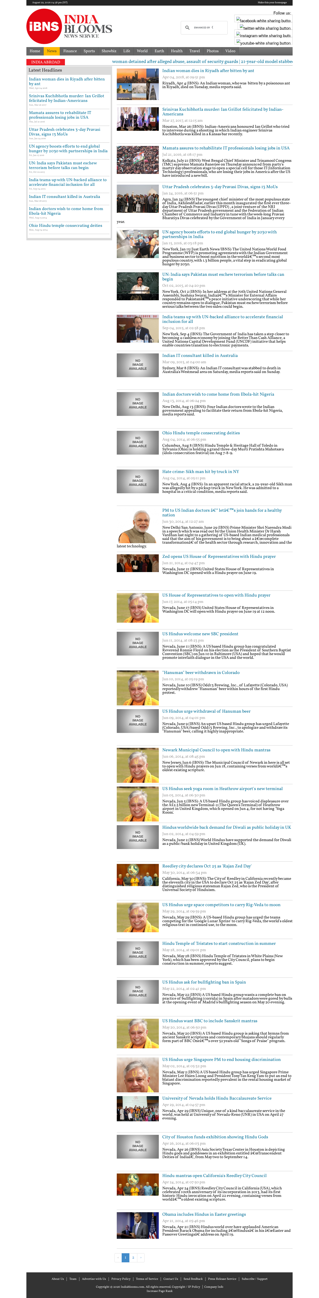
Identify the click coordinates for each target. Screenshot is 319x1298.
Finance (70, 51)
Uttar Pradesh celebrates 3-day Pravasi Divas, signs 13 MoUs (220, 187)
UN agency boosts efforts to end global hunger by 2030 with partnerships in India (219, 234)
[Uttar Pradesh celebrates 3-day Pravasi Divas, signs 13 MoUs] (138, 202)
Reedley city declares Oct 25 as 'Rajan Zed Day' (207, 866)
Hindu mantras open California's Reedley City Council (214, 1176)
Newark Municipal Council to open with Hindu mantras (216, 750)
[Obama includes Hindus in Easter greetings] (138, 1229)
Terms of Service (147, 1279)
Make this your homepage (272, 2)
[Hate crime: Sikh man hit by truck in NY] (138, 486)
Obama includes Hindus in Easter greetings (204, 1215)
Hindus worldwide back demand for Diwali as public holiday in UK (226, 828)
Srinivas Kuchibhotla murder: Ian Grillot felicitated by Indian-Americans (223, 112)
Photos (213, 51)
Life (126, 51)
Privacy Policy (121, 1279)
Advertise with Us (94, 1279)
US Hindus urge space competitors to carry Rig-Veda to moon (221, 905)
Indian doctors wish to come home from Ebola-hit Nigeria (218, 394)
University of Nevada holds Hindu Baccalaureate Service (217, 1098)
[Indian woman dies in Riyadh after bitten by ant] (138, 86)
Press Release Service (222, 1279)
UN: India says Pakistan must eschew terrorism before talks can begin (223, 277)
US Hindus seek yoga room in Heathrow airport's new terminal (222, 789)
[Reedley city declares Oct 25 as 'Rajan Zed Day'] (138, 881)
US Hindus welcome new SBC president (200, 634)
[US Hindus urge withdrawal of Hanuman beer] (138, 726)
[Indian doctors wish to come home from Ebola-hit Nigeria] (138, 409)
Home (35, 51)
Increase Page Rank (160, 1291)
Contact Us (170, 1279)
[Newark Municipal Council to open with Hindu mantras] (138, 765)
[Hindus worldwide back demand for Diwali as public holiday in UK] (138, 842)
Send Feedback (193, 1279)
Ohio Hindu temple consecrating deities (201, 433)
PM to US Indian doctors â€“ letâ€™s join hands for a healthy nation (222, 512)
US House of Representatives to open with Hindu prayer (216, 595)
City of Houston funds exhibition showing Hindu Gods (215, 1137)
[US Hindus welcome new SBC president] (138, 649)
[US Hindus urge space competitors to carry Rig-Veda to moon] (138, 920)
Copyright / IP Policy (186, 1287)
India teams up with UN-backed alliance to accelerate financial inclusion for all (222, 319)
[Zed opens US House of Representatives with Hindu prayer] (138, 571)
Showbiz (109, 51)
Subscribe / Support (255, 1279)
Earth (159, 51)
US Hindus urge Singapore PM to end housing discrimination (221, 1060)
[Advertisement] (171, 1269)
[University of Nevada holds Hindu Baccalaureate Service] (138, 1113)
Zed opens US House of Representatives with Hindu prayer (219, 557)
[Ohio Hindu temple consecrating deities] (138, 448)
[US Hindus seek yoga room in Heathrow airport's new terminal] (138, 804)
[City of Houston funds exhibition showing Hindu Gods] (138, 1152)
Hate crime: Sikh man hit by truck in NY (200, 472)
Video (230, 51)
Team (73, 1279)
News (52, 51)
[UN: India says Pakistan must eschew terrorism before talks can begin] (138, 289)
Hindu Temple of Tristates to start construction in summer (219, 944)
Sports (89, 51)
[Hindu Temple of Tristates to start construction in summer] (138, 958)
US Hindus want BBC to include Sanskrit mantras (209, 1021)
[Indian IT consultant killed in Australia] (138, 370)
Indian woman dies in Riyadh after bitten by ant (208, 71)
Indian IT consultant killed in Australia (200, 356)
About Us (58, 1279)
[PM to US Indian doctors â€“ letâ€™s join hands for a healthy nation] (138, 525)
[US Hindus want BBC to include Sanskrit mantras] (138, 1036)
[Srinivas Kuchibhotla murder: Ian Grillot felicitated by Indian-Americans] (138, 124)
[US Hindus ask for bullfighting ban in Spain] (138, 997)
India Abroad (45, 62)
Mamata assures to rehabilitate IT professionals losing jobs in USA (226, 148)
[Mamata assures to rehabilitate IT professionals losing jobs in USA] (138, 163)
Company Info (213, 1287)
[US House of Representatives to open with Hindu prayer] (138, 610)
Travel (194, 51)
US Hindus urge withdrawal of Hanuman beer (206, 711)
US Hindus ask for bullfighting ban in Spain (204, 982)
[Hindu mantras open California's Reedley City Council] (138, 1191)
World (142, 51)
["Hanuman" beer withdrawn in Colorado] (138, 687)
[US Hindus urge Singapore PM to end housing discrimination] (138, 1074)
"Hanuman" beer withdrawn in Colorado (201, 673)
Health (177, 51)
